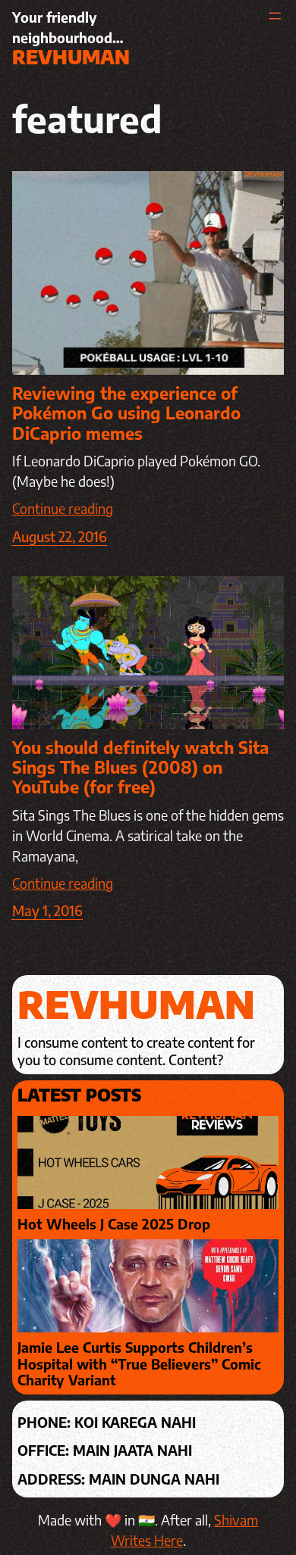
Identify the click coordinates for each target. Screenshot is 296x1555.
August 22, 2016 (59, 536)
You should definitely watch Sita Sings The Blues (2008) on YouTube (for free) (140, 767)
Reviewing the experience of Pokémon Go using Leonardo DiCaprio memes (126, 413)
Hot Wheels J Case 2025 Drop (113, 1224)
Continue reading (62, 508)
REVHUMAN (71, 57)
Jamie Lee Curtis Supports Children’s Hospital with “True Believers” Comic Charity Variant (139, 1363)
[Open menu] (275, 16)
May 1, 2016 (47, 910)
